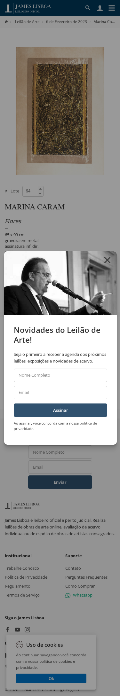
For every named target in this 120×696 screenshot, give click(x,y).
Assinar (60, 410)
